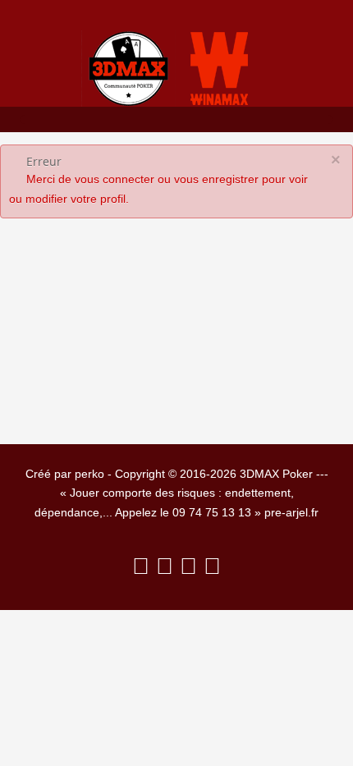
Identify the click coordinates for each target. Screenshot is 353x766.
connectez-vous (87, 353)
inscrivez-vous (244, 320)
